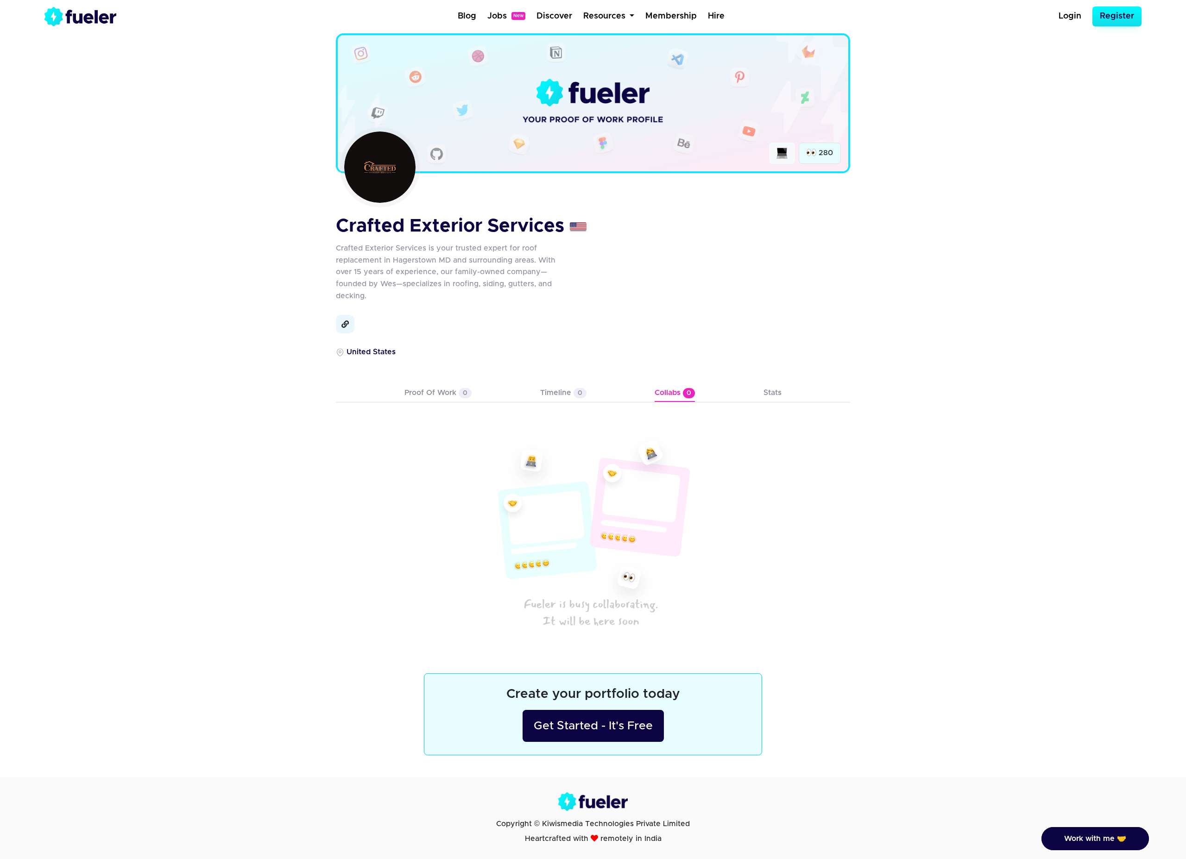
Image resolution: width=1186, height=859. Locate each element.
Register (1117, 16)
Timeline (561, 392)
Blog (467, 16)
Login (1070, 16)
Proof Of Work (435, 392)
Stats (772, 392)
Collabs (673, 392)
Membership (671, 16)
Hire (716, 16)
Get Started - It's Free (593, 726)
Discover (554, 16)
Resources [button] (605, 16)
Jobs (505, 16)
